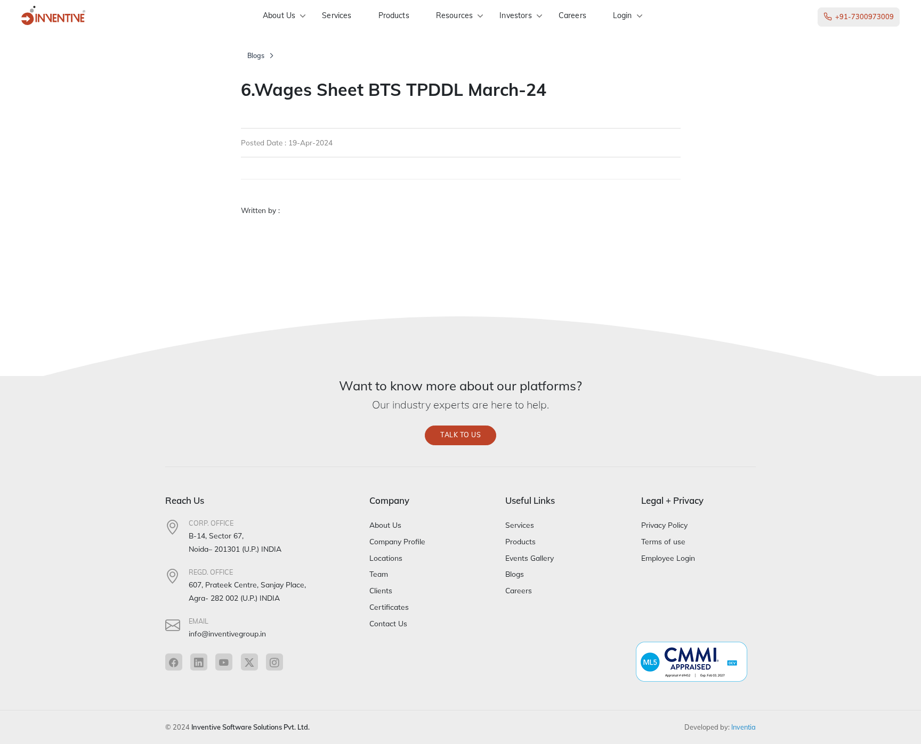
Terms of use (663, 541)
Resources (454, 15)
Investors (515, 15)
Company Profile (397, 541)
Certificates (389, 606)
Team (378, 573)
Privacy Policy (664, 524)
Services (336, 15)
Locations (385, 557)
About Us (279, 15)
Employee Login (668, 557)
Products (393, 15)
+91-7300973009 (864, 16)
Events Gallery (529, 557)
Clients (380, 590)
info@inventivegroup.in (227, 633)
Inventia (743, 727)
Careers (572, 15)
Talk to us (460, 435)
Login (622, 15)
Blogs (255, 56)
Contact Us (388, 623)
